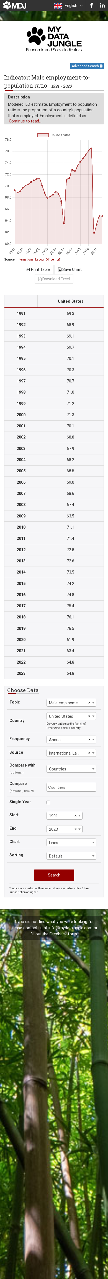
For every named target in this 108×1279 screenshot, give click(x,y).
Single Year (20, 801)
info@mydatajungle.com (70, 928)
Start (14, 815)
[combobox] (71, 703)
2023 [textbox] (53, 829)
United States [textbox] (61, 716)
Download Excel (56, 279)
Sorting (16, 855)
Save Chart (71, 269)
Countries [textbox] (57, 769)
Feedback (58, 934)
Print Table (40, 269)
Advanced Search (86, 66)
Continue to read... (25, 121)
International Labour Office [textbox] (68, 753)
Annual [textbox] (55, 740)
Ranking (79, 723)
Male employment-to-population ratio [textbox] (68, 703)
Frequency (19, 738)
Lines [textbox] (53, 842)
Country (16, 720)
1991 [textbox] (53, 816)
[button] (68, 5)
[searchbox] (72, 786)
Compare (18, 783)
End (13, 828)
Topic (14, 702)
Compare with (22, 765)
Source (16, 752)
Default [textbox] (55, 856)
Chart (14, 841)
